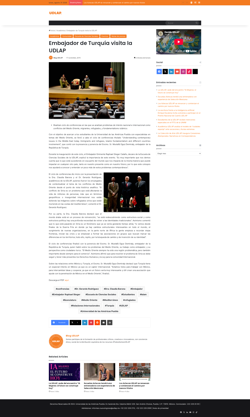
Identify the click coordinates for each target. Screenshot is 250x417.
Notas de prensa (118, 36)
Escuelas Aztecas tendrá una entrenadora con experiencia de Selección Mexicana (99, 386)
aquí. (67, 280)
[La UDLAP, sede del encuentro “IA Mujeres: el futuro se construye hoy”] (64, 372)
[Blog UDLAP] (55, 13)
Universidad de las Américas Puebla (100, 311)
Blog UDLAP (58, 58)
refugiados (130, 300)
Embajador (137, 289)
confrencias (63, 289)
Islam (144, 294)
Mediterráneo (111, 300)
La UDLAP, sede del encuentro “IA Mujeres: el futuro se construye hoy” (64, 386)
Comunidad (66, 36)
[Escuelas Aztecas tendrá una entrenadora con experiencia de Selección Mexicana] (99, 372)
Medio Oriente (90, 300)
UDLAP (124, 305)
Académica (61, 30)
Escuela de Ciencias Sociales (86, 36)
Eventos (105, 36)
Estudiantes (129, 294)
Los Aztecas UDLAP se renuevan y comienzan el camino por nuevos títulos (114, 3)
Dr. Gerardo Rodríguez (87, 289)
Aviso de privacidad (160, 408)
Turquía (110, 305)
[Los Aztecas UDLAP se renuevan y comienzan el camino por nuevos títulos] (134, 372)
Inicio (52, 30)
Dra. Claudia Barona (115, 289)
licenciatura (70, 300)
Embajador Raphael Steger (66, 294)
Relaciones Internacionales (86, 305)
